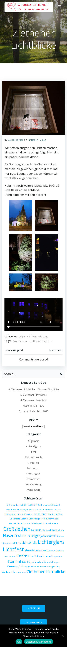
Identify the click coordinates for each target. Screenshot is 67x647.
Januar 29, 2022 (37, 139)
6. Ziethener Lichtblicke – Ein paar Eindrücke (33, 389)
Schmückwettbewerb (40, 556)
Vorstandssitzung (45, 566)
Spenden (58, 556)
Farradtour (39, 514)
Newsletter (33, 468)
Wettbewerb (33, 489)
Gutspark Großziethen (53, 530)
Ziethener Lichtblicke (46, 571)
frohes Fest (57, 514)
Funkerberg (14, 518)
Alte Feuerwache (45, 509)
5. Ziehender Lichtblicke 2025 (21, 505)
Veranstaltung (40, 336)
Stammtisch (33, 479)
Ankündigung (33, 446)
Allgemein (25, 336)
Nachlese (60, 550)
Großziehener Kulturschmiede (43, 523)
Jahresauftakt (48, 536)
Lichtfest (47, 341)
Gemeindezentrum (18, 523)
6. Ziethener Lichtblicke (33, 395)
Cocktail (57, 509)
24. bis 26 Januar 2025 (26, 509)
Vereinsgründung (17, 566)
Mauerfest (41, 550)
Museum (51, 550)
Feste (48, 514)
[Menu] (59, 7)
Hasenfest (12, 535)
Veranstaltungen (51, 562)
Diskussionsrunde (13, 514)
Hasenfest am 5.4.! (33, 405)
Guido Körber (15, 139)
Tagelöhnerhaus (36, 562)
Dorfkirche (26, 514)
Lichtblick (16, 543)
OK (19, 641)
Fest (33, 452)
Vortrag (56, 566)
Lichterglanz (51, 542)
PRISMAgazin (33, 473)
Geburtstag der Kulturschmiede (43, 518)
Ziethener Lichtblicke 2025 (33, 411)
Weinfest (22, 572)
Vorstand (32, 566)
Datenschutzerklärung (38, 641)
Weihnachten (9, 572)
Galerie (24, 518)
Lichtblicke (35, 341)
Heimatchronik (33, 457)
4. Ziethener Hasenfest (33, 400)
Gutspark (36, 529)
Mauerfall (30, 550)
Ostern (21, 556)
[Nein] (62, 636)
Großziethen (20, 341)
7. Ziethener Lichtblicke (46, 505)
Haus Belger (31, 536)
